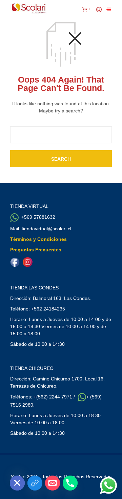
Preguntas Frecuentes (35, 249)
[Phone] (70, 483)
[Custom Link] (34, 483)
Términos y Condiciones (38, 239)
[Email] (52, 483)
